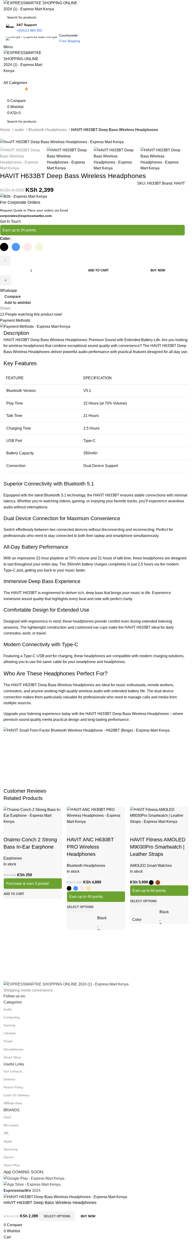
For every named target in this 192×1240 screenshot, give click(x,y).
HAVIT (179, 183)
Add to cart (98, 270)
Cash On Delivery (17, 1095)
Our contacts (13, 1071)
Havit (7, 1117)
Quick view (22, 830)
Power (8, 1041)
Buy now (158, 270)
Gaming (9, 1025)
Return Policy (13, 1087)
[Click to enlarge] (8, 136)
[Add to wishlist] (35, 830)
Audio (8, 1009)
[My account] (5, 77)
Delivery (9, 1079)
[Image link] (66, 984)
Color (5, 239)
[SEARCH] (190, 14)
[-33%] (96, 815)
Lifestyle (10, 1033)
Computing (12, 1017)
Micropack (11, 1125)
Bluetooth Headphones (48, 130)
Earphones (13, 858)
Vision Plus (12, 1165)
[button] (14, 894)
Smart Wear (12, 1057)
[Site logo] (44, 6)
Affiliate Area (13, 1103)
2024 (22, 1191)
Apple (8, 1141)
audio (20, 130)
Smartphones (13, 1049)
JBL (6, 1133)
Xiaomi (9, 1157)
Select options (57, 1216)
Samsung (11, 1149)
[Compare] (9, 830)
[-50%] (33, 815)
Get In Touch (10, 221)
